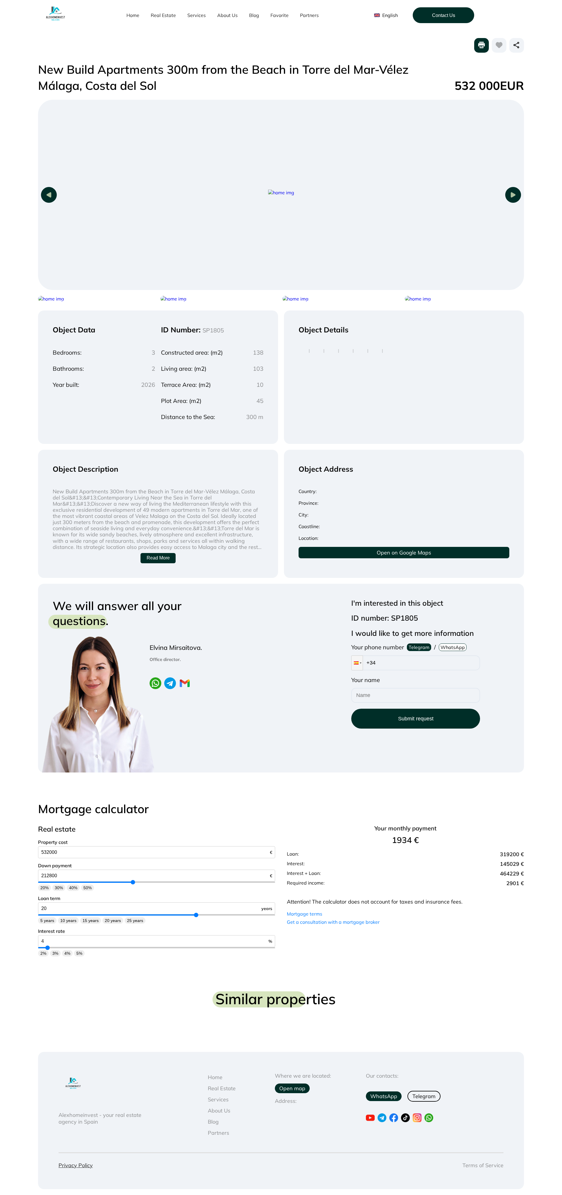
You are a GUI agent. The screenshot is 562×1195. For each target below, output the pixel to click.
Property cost (53, 842)
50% (87, 887)
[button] (357, 663)
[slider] (133, 882)
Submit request (416, 719)
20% (44, 887)
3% (55, 953)
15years (91, 920)
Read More (158, 557)
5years (47, 920)
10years (68, 920)
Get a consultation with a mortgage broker (333, 922)
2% (43, 953)
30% (59, 887)
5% (79, 953)
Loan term (49, 898)
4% (67, 953)
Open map (292, 1088)
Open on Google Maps (404, 552)
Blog (254, 15)
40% (73, 887)
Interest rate (51, 931)
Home (132, 15)
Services (196, 15)
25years (135, 920)
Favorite (279, 15)
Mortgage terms (304, 914)
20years (113, 920)
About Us (227, 15)
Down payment (55, 865)
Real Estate (163, 15)
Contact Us (443, 15)
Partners (309, 15)
